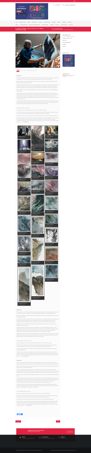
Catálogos (64, 44)
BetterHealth (67, 450)
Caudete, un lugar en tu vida (67, 38)
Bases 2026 (64, 40)
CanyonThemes (72, 450)
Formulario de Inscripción (67, 42)
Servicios (64, 46)
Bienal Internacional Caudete (32, 70)
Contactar (70, 431)
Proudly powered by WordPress (56, 450)
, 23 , (23, 70)
